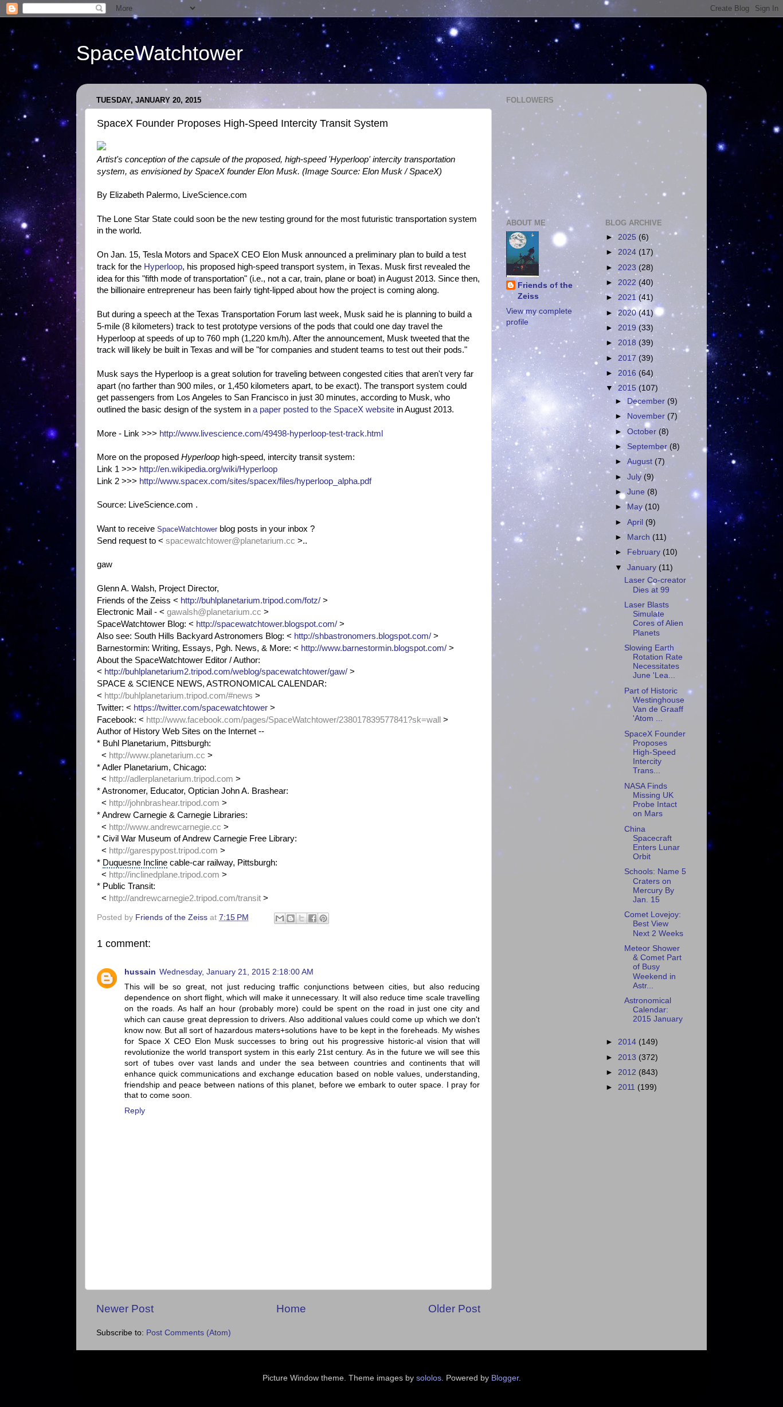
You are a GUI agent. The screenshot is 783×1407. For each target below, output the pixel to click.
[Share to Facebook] (312, 918)
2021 (628, 297)
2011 (627, 1087)
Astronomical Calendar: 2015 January (653, 1009)
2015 (628, 388)
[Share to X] (301, 918)
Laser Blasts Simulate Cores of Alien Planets (653, 619)
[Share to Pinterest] (323, 918)
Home (291, 1309)
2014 (628, 1042)
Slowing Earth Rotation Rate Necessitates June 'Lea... (653, 662)
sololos (428, 1378)
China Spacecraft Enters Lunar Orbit (652, 843)
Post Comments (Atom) (188, 1332)
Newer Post (125, 1309)
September (648, 446)
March (639, 537)
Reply (134, 1110)
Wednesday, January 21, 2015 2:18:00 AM (236, 972)
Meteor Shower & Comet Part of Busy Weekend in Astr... (653, 967)
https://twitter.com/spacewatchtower (201, 707)
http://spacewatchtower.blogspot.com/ (266, 624)
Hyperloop (163, 266)
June (637, 492)
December (647, 401)
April (636, 522)
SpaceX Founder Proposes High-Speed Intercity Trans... (655, 752)
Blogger (505, 1378)
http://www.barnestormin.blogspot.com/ (374, 648)
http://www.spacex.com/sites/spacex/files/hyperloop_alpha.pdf (255, 481)
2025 (628, 237)
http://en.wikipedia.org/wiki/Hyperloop (208, 469)
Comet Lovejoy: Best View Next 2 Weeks (653, 923)
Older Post (454, 1309)
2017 (628, 358)
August (641, 461)
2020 (628, 313)
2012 (628, 1072)
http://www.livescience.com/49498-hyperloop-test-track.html (271, 433)
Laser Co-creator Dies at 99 (655, 585)
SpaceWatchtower (159, 53)
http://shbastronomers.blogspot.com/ (362, 636)
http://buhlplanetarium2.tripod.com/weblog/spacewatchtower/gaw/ (225, 671)
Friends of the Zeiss (545, 291)
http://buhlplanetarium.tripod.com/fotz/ (250, 600)
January (643, 567)
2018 (628, 342)
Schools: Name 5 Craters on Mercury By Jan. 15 (655, 885)
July (635, 477)
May (636, 506)
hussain (140, 972)
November (647, 416)
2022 (628, 282)
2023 (628, 267)
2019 (628, 328)
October (643, 431)
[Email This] (279, 918)
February (645, 552)
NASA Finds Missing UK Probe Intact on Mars (650, 800)
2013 (628, 1057)
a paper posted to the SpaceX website (323, 409)
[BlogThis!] (290, 918)
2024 (628, 252)
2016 (628, 373)
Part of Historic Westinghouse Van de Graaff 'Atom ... (654, 705)
